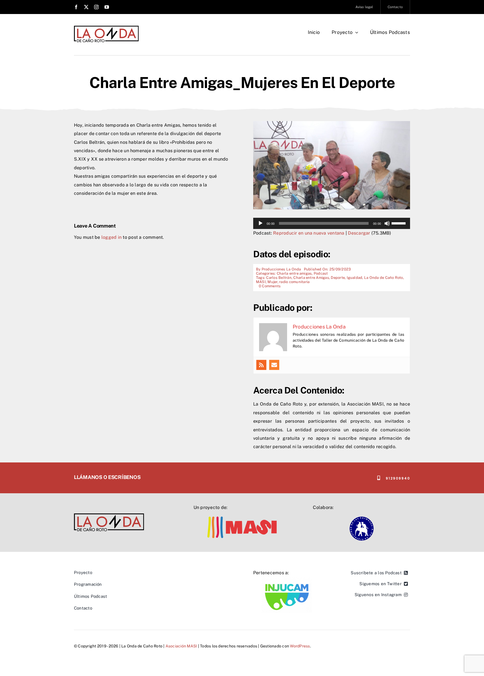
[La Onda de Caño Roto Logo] (106, 27)
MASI (261, 282)
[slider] (399, 223)
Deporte (338, 278)
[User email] (274, 365)
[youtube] (106, 7)
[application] (331, 223)
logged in (111, 237)
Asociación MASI (181, 646)
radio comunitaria (294, 282)
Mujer (272, 282)
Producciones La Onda (281, 269)
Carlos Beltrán (278, 278)
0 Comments (270, 286)
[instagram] (96, 7)
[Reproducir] (260, 223)
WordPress (300, 646)
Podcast (321, 273)
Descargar (359, 233)
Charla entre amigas (294, 273)
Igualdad (354, 278)
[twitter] (86, 7)
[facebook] (76, 7)
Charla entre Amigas (311, 278)
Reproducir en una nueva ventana (308, 233)
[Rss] (261, 365)
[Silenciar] (387, 223)
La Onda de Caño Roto (383, 278)
